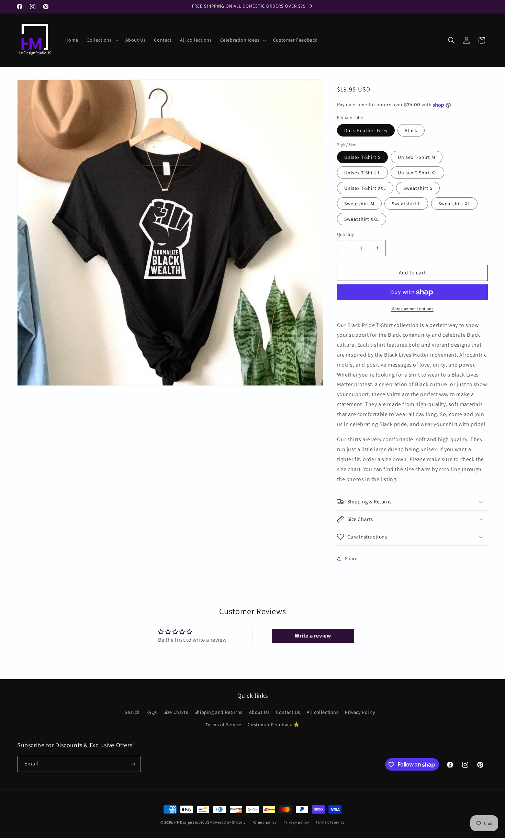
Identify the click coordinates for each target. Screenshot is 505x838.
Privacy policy (296, 821)
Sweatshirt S (418, 188)
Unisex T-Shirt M (416, 157)
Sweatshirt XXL (361, 219)
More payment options (412, 308)
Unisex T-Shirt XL (417, 173)
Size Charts (176, 712)
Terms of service (330, 821)
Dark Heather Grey (366, 130)
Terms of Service (223, 724)
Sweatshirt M (359, 203)
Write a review (313, 635)
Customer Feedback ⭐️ (273, 724)
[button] (101, 40)
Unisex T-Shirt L (362, 173)
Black (411, 130)
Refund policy (264, 821)
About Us (259, 712)
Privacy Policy (360, 712)
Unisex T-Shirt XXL (365, 188)
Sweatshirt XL (454, 203)
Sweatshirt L (406, 203)
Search (132, 712)
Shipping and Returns (218, 712)
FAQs (151, 712)
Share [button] (351, 558)
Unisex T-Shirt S (362, 157)
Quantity (345, 234)
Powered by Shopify (228, 822)
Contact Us (288, 712)
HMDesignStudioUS (191, 822)
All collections (323, 712)
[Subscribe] (133, 764)
